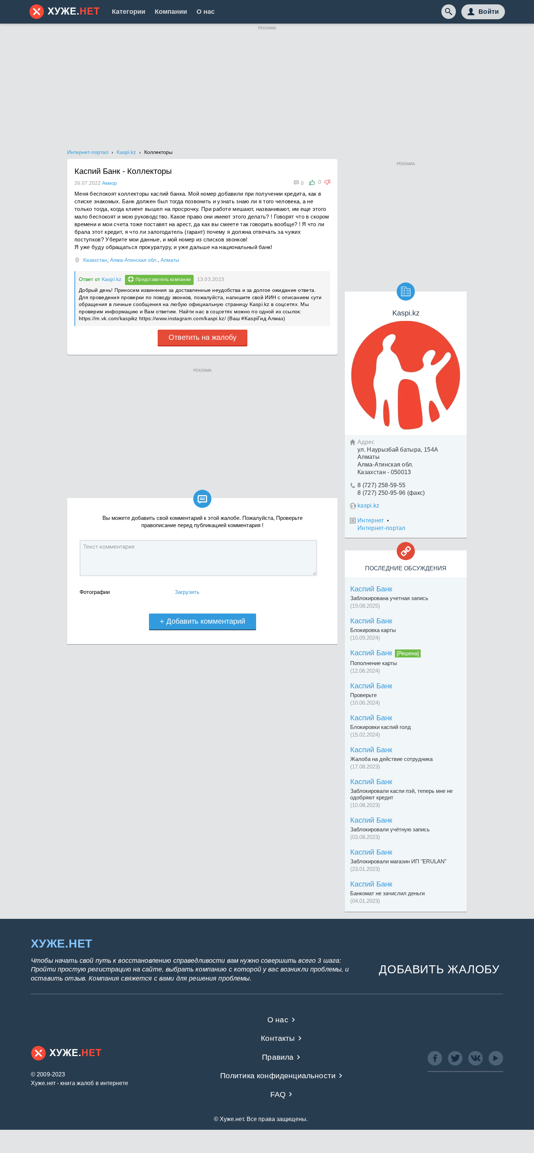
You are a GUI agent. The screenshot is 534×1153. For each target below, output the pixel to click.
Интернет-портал (381, 528)
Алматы (170, 260)
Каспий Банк (371, 589)
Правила (278, 1057)
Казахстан (95, 260)
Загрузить (187, 592)
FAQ (278, 1094)
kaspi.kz (368, 505)
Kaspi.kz (112, 279)
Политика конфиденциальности (278, 1075)
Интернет (370, 520)
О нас (206, 11)
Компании (171, 11)
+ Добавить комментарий (202, 621)
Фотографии (95, 592)
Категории (128, 11)
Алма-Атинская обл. (134, 260)
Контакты (278, 1038)
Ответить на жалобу (202, 337)
